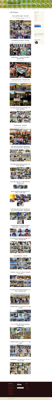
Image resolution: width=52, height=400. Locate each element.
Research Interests (36, 15)
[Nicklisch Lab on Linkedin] (38, 26)
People (35, 14)
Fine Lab (13, 324)
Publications (35, 16)
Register (27, 384)
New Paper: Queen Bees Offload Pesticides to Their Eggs (11, 385)
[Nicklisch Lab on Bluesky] (40, 26)
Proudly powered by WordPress (11, 398)
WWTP (26, 306)
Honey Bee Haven (27, 359)
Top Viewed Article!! (10, 392)
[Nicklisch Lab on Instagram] (35, 26)
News (35, 13)
